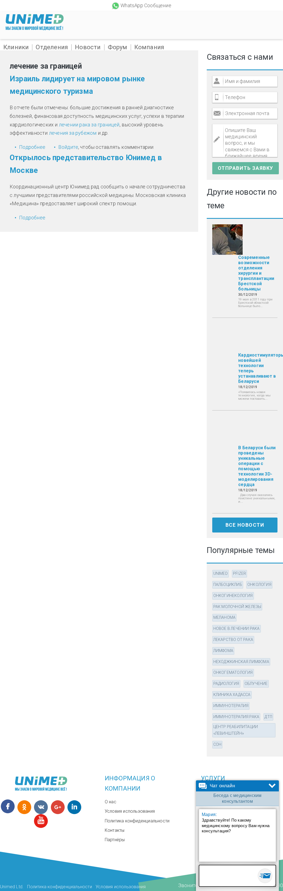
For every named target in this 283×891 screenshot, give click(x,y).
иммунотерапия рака (236, 717)
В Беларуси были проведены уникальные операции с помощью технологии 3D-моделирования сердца (257, 466)
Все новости (245, 525)
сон (217, 744)
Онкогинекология (233, 595)
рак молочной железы (237, 606)
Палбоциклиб (227, 584)
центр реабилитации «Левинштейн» (235, 730)
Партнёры (115, 839)
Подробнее (32, 147)
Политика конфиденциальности (137, 821)
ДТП (268, 717)
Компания (149, 47)
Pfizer (239, 573)
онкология (259, 584)
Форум (117, 47)
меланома (224, 617)
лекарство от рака (233, 639)
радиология (226, 683)
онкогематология (233, 672)
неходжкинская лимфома (241, 661)
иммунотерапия (231, 705)
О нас (110, 801)
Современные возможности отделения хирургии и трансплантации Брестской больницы (256, 273)
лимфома (223, 650)
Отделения (52, 47)
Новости (88, 47)
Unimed (220, 573)
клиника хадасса (232, 694)
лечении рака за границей (89, 125)
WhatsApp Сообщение (145, 5)
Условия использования (130, 811)
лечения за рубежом (73, 133)
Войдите (68, 147)
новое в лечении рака (236, 628)
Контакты (115, 830)
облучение (256, 683)
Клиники (16, 47)
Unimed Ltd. (11, 886)
